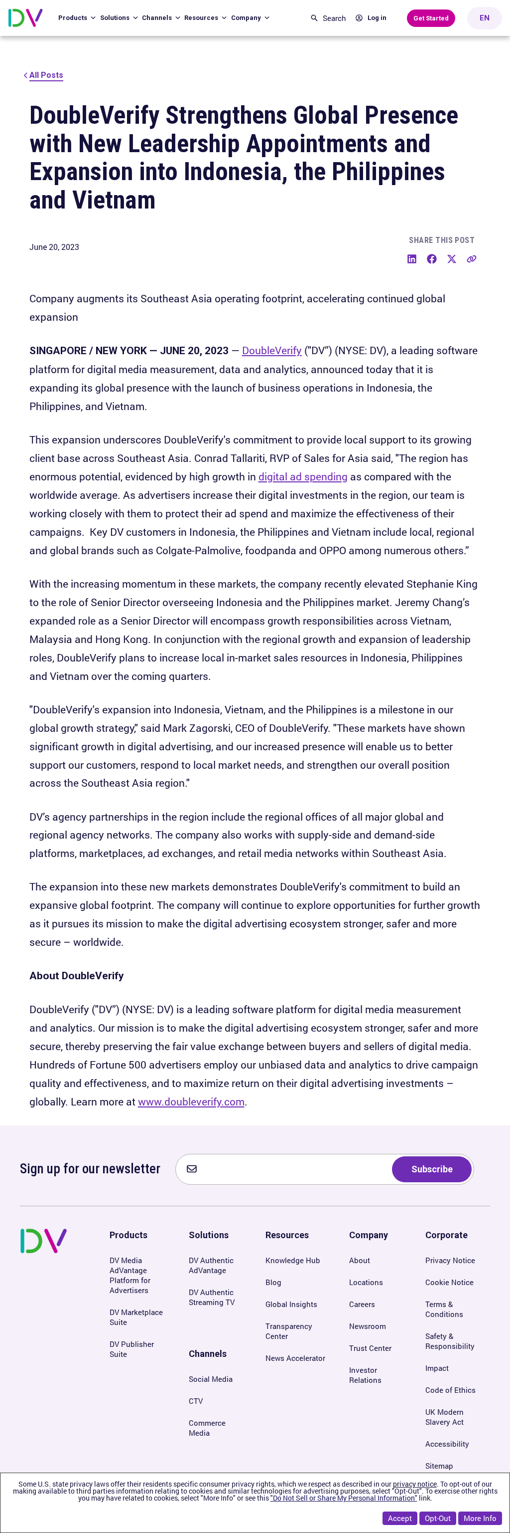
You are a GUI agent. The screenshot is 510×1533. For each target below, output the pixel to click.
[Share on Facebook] (432, 259)
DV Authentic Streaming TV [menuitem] (212, 1297)
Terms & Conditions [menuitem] (444, 1309)
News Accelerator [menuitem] (295, 1358)
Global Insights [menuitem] (291, 1304)
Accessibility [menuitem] (447, 1444)
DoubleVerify (272, 350)
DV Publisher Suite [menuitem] (132, 1349)
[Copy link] (472, 259)
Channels (157, 17)
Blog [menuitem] (273, 1282)
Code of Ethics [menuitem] (450, 1390)
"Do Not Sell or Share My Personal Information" (343, 1498)
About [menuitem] (359, 1260)
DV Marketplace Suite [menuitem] (136, 1317)
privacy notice (415, 1484)
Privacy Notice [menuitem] (450, 1260)
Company (246, 17)
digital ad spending (303, 476)
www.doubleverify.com (191, 1101)
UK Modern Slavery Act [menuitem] (444, 1417)
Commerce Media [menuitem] (207, 1428)
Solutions (115, 17)
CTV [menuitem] (196, 1401)
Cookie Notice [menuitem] (449, 1282)
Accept (400, 1518)
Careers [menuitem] (362, 1304)
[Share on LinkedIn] (412, 259)
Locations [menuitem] (366, 1282)
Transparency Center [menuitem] (288, 1331)
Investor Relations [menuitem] (365, 1375)
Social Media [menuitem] (211, 1379)
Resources (202, 17)
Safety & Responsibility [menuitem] (450, 1341)
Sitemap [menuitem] (439, 1466)
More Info (480, 1518)
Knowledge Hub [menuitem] (292, 1260)
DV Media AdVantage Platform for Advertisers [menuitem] (130, 1275)
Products (73, 17)
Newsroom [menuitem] (367, 1326)
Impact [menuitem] (437, 1368)
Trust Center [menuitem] (370, 1348)
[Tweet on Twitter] (452, 259)
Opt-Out (438, 1518)
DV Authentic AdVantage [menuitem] (211, 1265)
